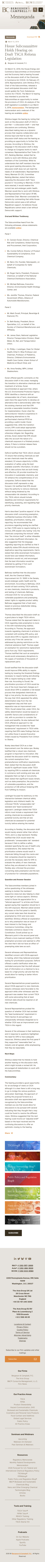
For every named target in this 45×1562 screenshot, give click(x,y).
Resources (22, 1455)
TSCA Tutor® (22, 1511)
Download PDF (32, 37)
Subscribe (13, 1233)
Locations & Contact (22, 1324)
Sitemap (22, 1341)
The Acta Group (22, 1378)
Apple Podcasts (22, 1540)
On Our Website (22, 1537)
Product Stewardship (22, 1404)
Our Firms (22, 1371)
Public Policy (22, 1421)
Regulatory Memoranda (22, 1460)
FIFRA (22, 1402)
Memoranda (10, 37)
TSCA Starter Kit (22, 1522)
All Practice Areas (22, 1424)
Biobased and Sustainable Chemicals (22, 1410)
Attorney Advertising (22, 1335)
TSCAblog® (22, 1473)
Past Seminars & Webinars (22, 1445)
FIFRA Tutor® (22, 1513)
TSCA (22, 1399)
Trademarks (22, 1338)
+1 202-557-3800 (25, 1265)
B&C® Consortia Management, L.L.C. (22, 1381)
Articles (22, 1493)
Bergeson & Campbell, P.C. (23, 1376)
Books (22, 1496)
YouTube (22, 1545)
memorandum (18, 107)
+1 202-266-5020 (25, 1268)
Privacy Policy (22, 1327)
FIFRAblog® (22, 1476)
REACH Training (22, 1516)
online (25, 113)
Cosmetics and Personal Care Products (22, 1413)
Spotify (23, 1542)
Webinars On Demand (22, 1442)
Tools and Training (22, 1506)
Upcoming (22, 1439)
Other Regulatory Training (22, 1519)
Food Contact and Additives (22, 1416)
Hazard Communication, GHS (22, 1407)
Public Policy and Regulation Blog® (22, 1479)
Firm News (22, 1384)
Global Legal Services (22, 1418)
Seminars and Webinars (22, 1434)
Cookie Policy (22, 1330)
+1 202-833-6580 (25, 1271)
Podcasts (22, 1532)
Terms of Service (22, 1332)
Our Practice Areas (23, 1394)
